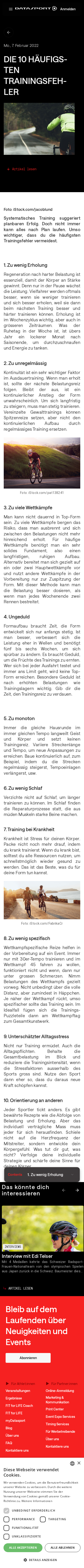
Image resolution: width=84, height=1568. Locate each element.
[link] (28, 1358)
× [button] (78, 1463)
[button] (10, 9)
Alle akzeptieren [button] (23, 1548)
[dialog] (42, 1513)
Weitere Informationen (36, 1501)
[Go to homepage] (36, 9)
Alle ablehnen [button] (63, 1548)
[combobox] (72, 1463)
